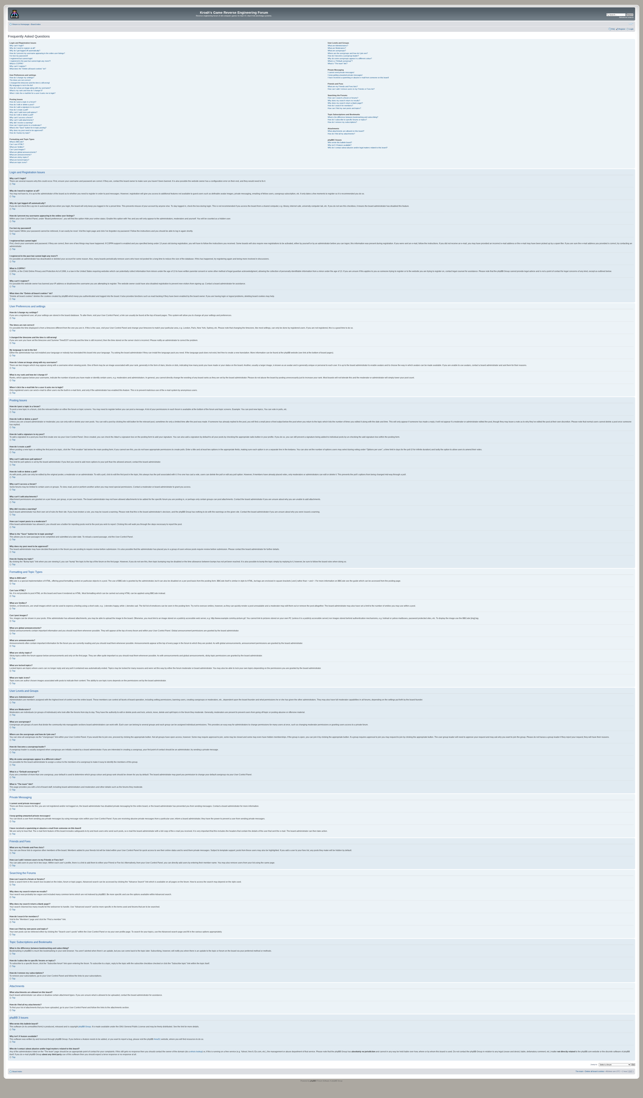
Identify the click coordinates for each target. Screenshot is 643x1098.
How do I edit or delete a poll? (21, 115)
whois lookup (196, 1051)
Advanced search (626, 17)
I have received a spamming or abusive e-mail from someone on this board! (358, 78)
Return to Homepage (20, 24)
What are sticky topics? (19, 157)
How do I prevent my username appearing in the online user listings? (37, 53)
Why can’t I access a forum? (21, 117)
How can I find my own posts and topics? (344, 108)
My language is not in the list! (21, 85)
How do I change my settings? (22, 78)
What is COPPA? (16, 63)
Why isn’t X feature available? (339, 145)
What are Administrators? (338, 46)
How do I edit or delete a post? (22, 105)
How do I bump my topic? (20, 133)
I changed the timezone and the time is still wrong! (30, 83)
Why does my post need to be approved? (26, 130)
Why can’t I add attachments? (22, 120)
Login (631, 29)
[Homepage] (15, 13)
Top (13, 184)
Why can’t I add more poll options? (23, 112)
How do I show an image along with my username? (30, 88)
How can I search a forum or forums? (343, 98)
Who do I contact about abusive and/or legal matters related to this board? (357, 148)
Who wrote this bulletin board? (340, 142)
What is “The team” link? (337, 63)
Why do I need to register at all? (22, 48)
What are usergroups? (337, 51)
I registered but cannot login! (21, 58)
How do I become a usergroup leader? (343, 56)
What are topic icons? (18, 162)
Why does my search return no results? (344, 101)
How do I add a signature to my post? (25, 107)
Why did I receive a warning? (21, 123)
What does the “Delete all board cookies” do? (28, 69)
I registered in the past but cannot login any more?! (30, 61)
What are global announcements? (23, 152)
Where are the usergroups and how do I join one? (348, 53)
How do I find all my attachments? (341, 134)
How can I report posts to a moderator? (26, 125)
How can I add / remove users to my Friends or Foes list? (351, 89)
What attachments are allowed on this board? (346, 131)
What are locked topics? (19, 160)
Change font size (631, 23)
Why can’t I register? (18, 66)
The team (579, 1071)
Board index (36, 24)
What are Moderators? (337, 48)
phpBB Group (85, 1026)
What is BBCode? (17, 142)
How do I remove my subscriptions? (342, 122)
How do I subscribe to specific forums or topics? (347, 120)
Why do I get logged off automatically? (25, 51)
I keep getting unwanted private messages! (345, 75)
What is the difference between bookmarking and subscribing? (353, 117)
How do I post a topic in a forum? (23, 102)
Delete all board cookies (594, 1071)
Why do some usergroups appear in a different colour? (350, 58)
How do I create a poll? (19, 110)
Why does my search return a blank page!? (345, 103)
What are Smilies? (17, 147)
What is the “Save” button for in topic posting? (28, 128)
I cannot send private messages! (341, 72)
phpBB (313, 1081)
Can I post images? (17, 149)
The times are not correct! (20, 80)
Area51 (157, 1039)
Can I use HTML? (17, 144)
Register (622, 29)
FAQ (613, 29)
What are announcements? (20, 155)
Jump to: (593, 1064)
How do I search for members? (340, 106)
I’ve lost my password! (19, 56)
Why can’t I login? (17, 46)
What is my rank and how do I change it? (26, 90)
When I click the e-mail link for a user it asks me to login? (32, 93)
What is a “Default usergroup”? (340, 61)
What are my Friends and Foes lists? (343, 86)
